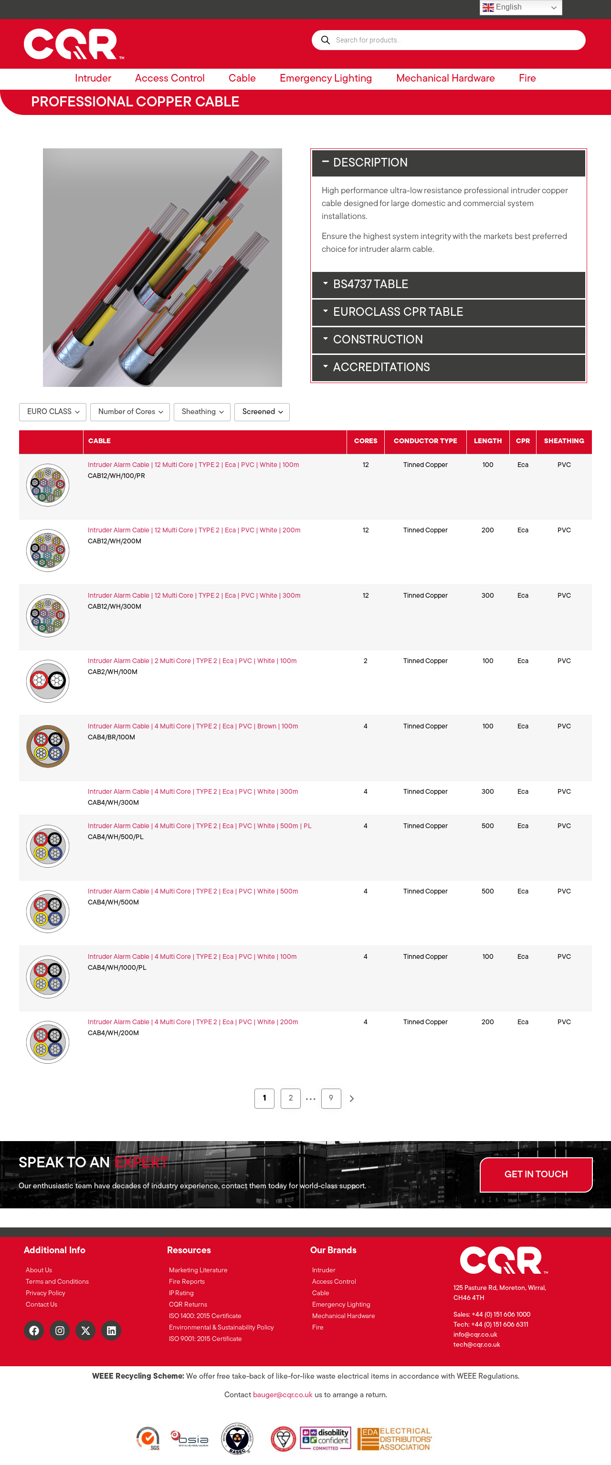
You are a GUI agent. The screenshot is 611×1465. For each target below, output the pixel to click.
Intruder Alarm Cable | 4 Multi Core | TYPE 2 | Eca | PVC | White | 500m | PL (200, 826)
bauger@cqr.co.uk (283, 1395)
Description (370, 163)
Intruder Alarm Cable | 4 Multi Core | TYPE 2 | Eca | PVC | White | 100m (192, 957)
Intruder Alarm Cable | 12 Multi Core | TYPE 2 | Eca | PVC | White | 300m (194, 596)
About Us (39, 1270)
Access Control (170, 78)
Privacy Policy (45, 1293)
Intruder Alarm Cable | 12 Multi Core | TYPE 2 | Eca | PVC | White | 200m (194, 530)
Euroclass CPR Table (398, 313)
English (508, 7)
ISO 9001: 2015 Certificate (205, 1339)
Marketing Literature (198, 1270)
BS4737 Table (371, 285)
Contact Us (41, 1305)
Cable (242, 78)
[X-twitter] (85, 1330)
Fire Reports (187, 1282)
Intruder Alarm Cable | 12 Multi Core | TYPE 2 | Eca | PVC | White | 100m (193, 465)
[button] (448, 163)
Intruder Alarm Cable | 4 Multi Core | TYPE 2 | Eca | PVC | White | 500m (193, 891)
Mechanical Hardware (445, 78)
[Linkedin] (111, 1330)
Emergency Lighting (326, 78)
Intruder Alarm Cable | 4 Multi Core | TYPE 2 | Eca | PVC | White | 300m (193, 792)
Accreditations (381, 368)
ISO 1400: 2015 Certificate (205, 1316)
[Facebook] (34, 1330)
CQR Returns (188, 1305)
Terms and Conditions (57, 1282)
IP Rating (181, 1293)
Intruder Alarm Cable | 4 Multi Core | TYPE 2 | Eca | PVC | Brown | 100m (193, 726)
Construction (378, 340)
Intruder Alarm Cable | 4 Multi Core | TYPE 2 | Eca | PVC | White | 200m (193, 1022)
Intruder (93, 78)
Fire (527, 78)
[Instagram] (60, 1330)
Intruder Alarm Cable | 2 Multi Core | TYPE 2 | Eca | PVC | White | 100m (192, 661)
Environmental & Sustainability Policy (221, 1327)
